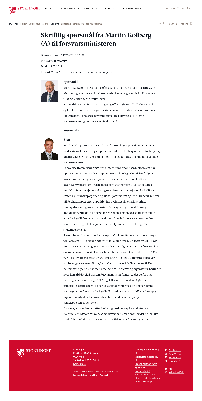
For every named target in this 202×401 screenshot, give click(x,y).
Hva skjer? (109, 8)
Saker (48, 8)
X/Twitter (173, 354)
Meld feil (185, 23)
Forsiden (23, 24)
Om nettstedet (142, 370)
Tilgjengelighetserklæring (147, 378)
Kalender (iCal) (176, 372)
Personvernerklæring (145, 374)
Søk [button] (184, 8)
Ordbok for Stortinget (146, 363)
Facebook (174, 350)
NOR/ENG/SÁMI (167, 8)
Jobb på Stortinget (144, 381)
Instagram (174, 357)
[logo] (24, 11)
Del (159, 23)
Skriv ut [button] (171, 23)
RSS (170, 368)
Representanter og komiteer (77, 8)
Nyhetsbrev (141, 367)
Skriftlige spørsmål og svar (72, 24)
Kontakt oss (79, 363)
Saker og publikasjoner (39, 24)
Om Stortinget (132, 8)
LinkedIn (173, 361)
